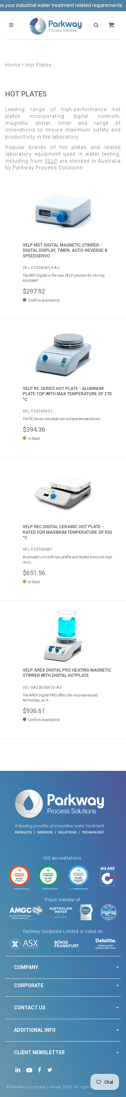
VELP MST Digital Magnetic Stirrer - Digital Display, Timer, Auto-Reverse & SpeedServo (65, 250)
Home (12, 65)
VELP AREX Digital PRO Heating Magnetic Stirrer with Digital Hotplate (67, 673)
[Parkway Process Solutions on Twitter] (51, 1069)
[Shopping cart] (112, 25)
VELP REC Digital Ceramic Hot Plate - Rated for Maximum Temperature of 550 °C (67, 532)
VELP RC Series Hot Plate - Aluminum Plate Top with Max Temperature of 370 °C (67, 394)
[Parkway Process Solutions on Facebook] (41, 1069)
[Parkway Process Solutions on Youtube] (30, 1069)
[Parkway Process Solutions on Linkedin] (19, 1069)
